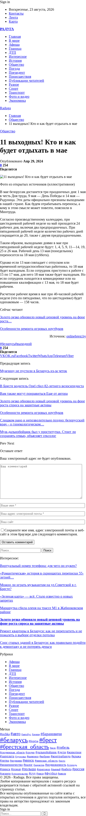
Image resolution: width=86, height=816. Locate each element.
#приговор (43, 769)
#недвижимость (55, 764)
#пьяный (55, 769)
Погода (14, 68)
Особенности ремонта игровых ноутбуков (31, 329)
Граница (15, 48)
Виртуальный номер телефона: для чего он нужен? (38, 566)
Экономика (17, 100)
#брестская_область (24, 747)
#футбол (51, 773)
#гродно (30, 752)
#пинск (5, 769)
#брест (48, 739)
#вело (53, 747)
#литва (4, 760)
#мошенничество (11, 764)
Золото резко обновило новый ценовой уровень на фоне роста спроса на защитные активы (40, 621)
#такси (40, 773)
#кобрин (44, 756)
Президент (17, 72)
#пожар (16, 769)
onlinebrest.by (76, 336)
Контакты (16, 13)
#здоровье (20, 756)
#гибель (63, 747)
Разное (14, 84)
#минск (28, 760)
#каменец (33, 756)
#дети (62, 752)
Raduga (5, 108)
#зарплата (7, 756)
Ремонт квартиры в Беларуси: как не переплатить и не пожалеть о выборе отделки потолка (41, 633)
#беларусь (7, 344)
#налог (28, 764)
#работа (66, 769)
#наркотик (39, 765)
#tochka (5, 734)
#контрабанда (61, 756)
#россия (78, 769)
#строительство (19, 773)
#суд (32, 773)
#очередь (72, 765)
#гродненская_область (12, 752)
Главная (15, 36)
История (15, 60)
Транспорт (17, 92)
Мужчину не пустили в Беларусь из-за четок (33, 371)
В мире (14, 40)
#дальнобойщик (46, 752)
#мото (62, 760)
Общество (16, 64)
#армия (36, 734)
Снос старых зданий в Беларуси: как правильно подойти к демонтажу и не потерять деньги (43, 644)
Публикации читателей (26, 80)
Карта (13, 21)
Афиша (14, 44)
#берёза (33, 741)
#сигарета (5, 773)
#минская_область (46, 760)
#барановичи (51, 734)
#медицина (16, 760)
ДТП (12, 52)
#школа (62, 773)
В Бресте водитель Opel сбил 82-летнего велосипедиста (42, 386)
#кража (76, 756)
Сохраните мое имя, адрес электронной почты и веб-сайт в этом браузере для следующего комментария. (42, 532)
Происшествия (20, 76)
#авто (16, 733)
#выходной (23, 344)
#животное (74, 752)
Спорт (13, 88)
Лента (13, 17)
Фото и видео (19, 96)
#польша (29, 769)
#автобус (26, 734)
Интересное (18, 56)
